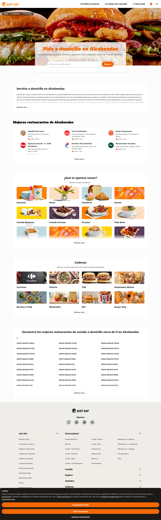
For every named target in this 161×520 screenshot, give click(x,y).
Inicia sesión (140, 4)
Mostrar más (22, 107)
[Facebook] (68, 422)
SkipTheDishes (96, 463)
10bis (119, 459)
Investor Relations (71, 439)
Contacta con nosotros (26, 444)
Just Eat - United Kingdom (74, 463)
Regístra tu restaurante (26, 449)
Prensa (21, 483)
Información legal (25, 473)
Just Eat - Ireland (97, 439)
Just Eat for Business (26, 463)
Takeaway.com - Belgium (126, 439)
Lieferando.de (96, 454)
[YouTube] (92, 422)
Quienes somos (24, 439)
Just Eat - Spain (70, 459)
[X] (84, 422)
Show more (79, 159)
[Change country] (151, 4)
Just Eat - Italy (96, 444)
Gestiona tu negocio (26, 488)
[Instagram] (76, 422)
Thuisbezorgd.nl (123, 454)
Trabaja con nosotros (26, 459)
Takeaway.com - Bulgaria (126, 449)
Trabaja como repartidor (117, 4)
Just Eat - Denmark (71, 454)
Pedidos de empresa (91, 4)
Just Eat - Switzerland (72, 449)
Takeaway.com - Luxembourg (127, 444)
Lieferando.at (95, 449)
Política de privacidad (26, 468)
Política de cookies (25, 478)
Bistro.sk (68, 444)
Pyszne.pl (94, 459)
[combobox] (74, 64)
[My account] (156, 4)
